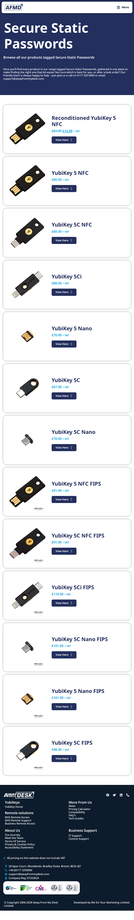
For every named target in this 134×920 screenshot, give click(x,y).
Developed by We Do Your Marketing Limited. (102, 902)
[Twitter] (114, 795)
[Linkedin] (121, 795)
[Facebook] (108, 795)
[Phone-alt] (128, 795)
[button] (123, 7)
